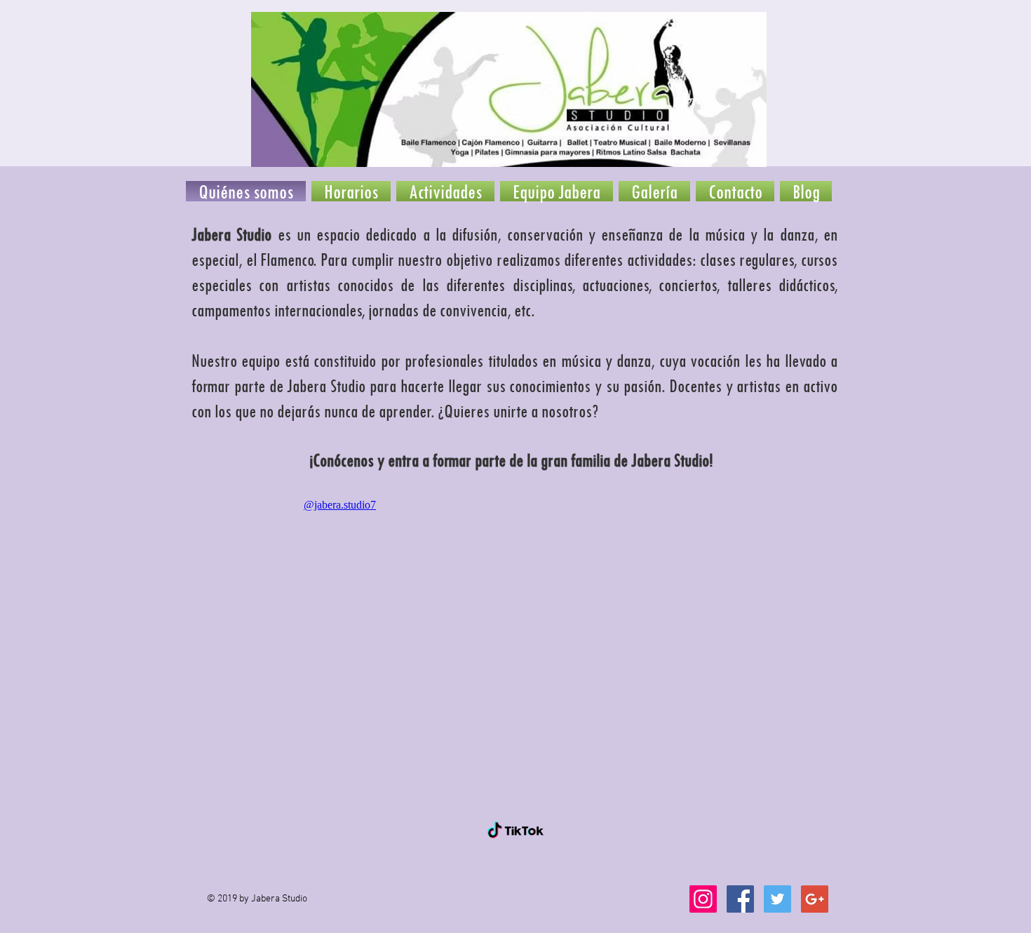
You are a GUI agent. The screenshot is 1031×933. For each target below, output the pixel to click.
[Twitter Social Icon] (777, 899)
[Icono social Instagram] (703, 899)
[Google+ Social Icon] (814, 899)
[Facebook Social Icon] (740, 899)
